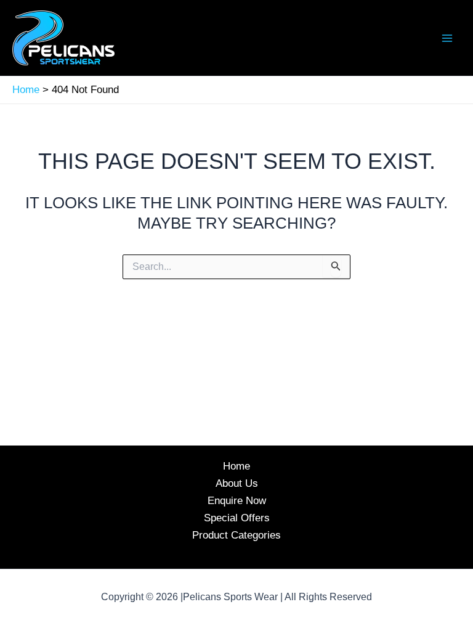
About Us (237, 483)
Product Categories (236, 535)
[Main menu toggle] (447, 38)
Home (236, 466)
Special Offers (237, 518)
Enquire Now (237, 501)
